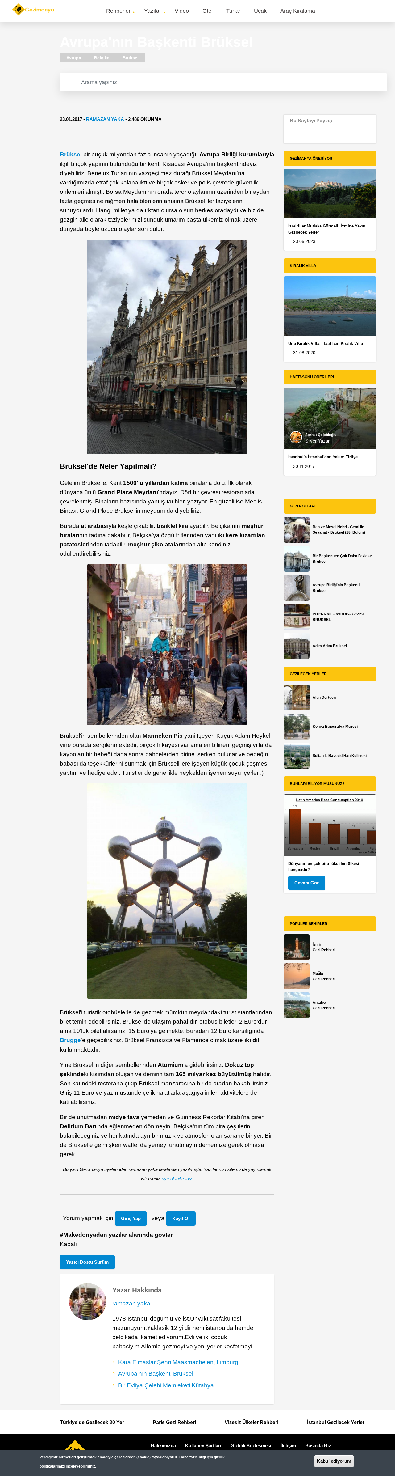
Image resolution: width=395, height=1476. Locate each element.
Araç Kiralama (297, 11)
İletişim (288, 1445)
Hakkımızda (163, 1445)
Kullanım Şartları (203, 1445)
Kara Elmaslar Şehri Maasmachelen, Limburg (178, 1362)
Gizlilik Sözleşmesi (251, 1445)
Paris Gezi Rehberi (174, 1422)
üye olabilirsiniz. (177, 1178)
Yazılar (152, 11)
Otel (207, 11)
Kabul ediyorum (334, 1461)
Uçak (260, 11)
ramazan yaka (105, 119)
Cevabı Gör (306, 882)
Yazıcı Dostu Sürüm (87, 1262)
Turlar (233, 11)
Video (182, 11)
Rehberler (118, 11)
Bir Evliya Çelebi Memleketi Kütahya (166, 1385)
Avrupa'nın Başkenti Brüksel (155, 1373)
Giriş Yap (131, 1218)
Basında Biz (318, 1445)
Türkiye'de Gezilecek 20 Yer (92, 1422)
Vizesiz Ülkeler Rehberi (251, 1422)
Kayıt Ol (180, 1218)
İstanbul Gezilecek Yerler (335, 1422)
